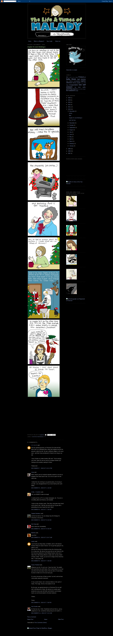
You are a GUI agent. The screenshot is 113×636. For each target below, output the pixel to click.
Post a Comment (31, 617)
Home (29, 41)
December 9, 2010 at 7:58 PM (41, 602)
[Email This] (48, 435)
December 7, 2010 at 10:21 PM (41, 468)
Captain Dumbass (35, 513)
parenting (69, 89)
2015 (69, 102)
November (72, 123)
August (71, 129)
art (85, 77)
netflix (84, 87)
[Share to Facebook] (53, 435)
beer (67, 81)
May (70, 136)
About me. (58, 41)
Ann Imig (33, 524)
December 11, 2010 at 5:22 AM (41, 613)
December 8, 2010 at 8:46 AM (41, 528)
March (71, 141)
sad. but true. (72, 120)
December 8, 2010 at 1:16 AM (41, 488)
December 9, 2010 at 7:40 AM (41, 561)
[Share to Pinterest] (55, 435)
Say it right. (50, 41)
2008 (69, 151)
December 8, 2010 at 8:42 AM (41, 520)
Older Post (61, 619)
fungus (82, 82)
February (71, 143)
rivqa (32, 472)
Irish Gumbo (34, 606)
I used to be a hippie (73, 77)
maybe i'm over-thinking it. (75, 117)
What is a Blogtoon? (39, 41)
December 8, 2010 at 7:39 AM (41, 509)
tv (45, 436)
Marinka (33, 532)
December (72, 111)
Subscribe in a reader (71, 70)
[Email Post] (45, 434)
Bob (67, 77)
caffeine (71, 81)
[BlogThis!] (50, 435)
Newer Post (30, 619)
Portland (81, 77)
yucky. (70, 113)
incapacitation (73, 85)
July (70, 132)
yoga (77, 90)
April (70, 139)
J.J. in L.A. (34, 445)
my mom (78, 87)
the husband (70, 90)
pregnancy (75, 89)
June (70, 134)
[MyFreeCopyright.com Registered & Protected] (76, 300)
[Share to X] (51, 435)
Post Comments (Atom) (41, 622)
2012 (69, 104)
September (72, 127)
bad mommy (81, 79)
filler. (70, 115)
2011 (69, 107)
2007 (69, 153)
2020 (69, 97)
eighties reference (38, 436)
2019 (69, 100)
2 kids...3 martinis (36, 492)
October (71, 125)
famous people (76, 82)
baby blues (71, 79)
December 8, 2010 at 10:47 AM (41, 537)
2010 (69, 109)
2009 (69, 148)
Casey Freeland (35, 564)
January (71, 146)
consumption (76, 81)
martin (33, 541)
